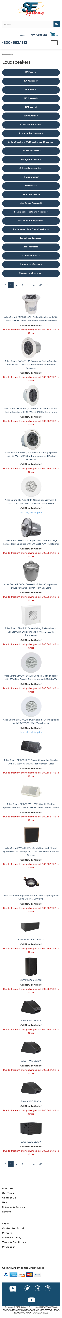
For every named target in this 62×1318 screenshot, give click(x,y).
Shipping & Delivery (13, 1207)
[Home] (31, 9)
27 (41, 284)
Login (24, 35)
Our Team (8, 1193)
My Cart (7, 1233)
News (5, 1202)
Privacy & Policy (11, 1237)
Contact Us (9, 1197)
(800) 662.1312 (14, 42)
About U (7, 1188)
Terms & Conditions (14, 1242)
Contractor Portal (13, 1228)
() (57, 35)
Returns (7, 1211)
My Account (39, 34)
